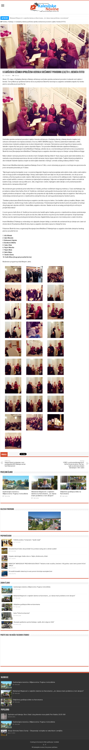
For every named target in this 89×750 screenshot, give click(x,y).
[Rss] (43, 744)
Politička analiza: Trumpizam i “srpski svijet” (27, 540)
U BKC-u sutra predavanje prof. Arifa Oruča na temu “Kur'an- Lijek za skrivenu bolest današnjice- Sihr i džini (73, 464)
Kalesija (10, 22)
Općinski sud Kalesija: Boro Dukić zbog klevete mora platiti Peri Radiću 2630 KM (36, 714)
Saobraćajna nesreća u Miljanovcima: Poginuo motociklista (15, 493)
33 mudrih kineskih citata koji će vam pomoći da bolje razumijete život (30, 571)
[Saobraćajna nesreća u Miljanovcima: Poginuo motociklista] (6, 724)
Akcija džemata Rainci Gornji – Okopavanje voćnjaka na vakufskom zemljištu (35, 731)
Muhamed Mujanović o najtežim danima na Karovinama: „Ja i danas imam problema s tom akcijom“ (39, 18)
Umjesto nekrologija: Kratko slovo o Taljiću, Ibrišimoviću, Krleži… (29, 556)
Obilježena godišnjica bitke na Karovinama (26, 604)
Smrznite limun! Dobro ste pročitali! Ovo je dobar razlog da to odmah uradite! (33, 549)
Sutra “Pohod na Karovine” (21, 613)
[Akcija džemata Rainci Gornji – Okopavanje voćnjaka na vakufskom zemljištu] (4, 733)
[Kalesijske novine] (44, 7)
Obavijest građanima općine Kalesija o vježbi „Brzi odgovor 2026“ (33, 622)
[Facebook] (45, 744)
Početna (4, 22)
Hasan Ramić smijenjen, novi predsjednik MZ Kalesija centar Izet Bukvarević (15, 463)
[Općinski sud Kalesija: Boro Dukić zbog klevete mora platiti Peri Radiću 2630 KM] (4, 717)
